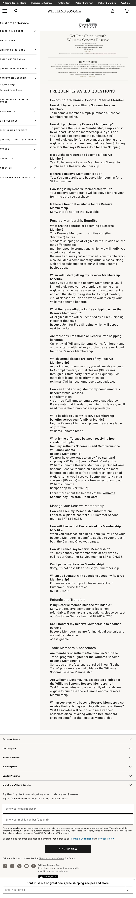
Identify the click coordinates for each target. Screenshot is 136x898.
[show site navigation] (4, 11)
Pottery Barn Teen (84, 3)
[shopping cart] (127, 11)
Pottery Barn (64, 3)
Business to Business (41, 3)
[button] (16, 11)
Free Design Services (13, 130)
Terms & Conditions (11, 90)
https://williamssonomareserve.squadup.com (86, 381)
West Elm (125, 3)
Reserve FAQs (7, 84)
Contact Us (7, 158)
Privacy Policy (106, 838)
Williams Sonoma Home (14, 3)
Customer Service (14, 23)
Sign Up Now (68, 849)
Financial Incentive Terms (51, 858)
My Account (7, 40)
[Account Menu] (113, 11)
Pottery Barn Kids (107, 3)
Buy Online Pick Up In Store (14, 100)
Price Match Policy (13, 59)
